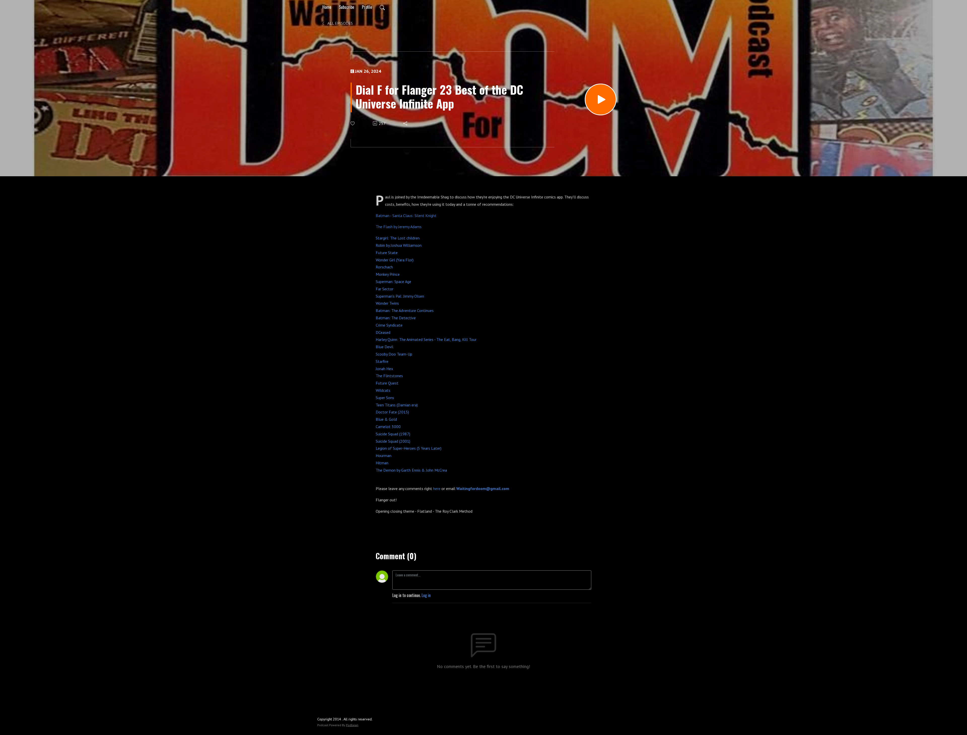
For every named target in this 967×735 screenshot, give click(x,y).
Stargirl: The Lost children (398, 237)
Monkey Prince (388, 274)
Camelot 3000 (388, 426)
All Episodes (340, 23)
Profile (367, 7)
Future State (387, 252)
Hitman (382, 462)
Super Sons (385, 397)
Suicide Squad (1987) (393, 433)
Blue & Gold (386, 419)
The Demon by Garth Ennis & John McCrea (411, 470)
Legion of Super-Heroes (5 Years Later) (408, 448)
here (437, 488)
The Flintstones (389, 375)
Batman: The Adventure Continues (405, 310)
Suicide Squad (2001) (393, 441)
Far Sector (384, 288)
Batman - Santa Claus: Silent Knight (406, 215)
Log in (426, 595)
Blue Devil (384, 346)
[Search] (382, 7)
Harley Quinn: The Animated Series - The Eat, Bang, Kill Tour (426, 339)
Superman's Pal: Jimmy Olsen (400, 296)
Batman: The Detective (396, 317)
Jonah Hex (384, 368)
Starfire (382, 361)
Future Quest (387, 383)
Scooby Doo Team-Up (394, 354)
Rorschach (384, 266)
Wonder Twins (387, 303)
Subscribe (346, 7)
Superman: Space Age (393, 281)
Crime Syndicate (389, 325)
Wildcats (383, 390)
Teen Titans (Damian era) (397, 404)
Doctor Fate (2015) (392, 411)
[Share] (405, 123)
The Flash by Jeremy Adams (399, 226)
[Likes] (353, 123)
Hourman (383, 455)
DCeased (383, 332)
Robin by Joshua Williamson (399, 245)
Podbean (352, 725)
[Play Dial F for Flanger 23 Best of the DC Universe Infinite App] (600, 99)
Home (326, 7)
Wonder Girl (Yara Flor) (394, 259)
